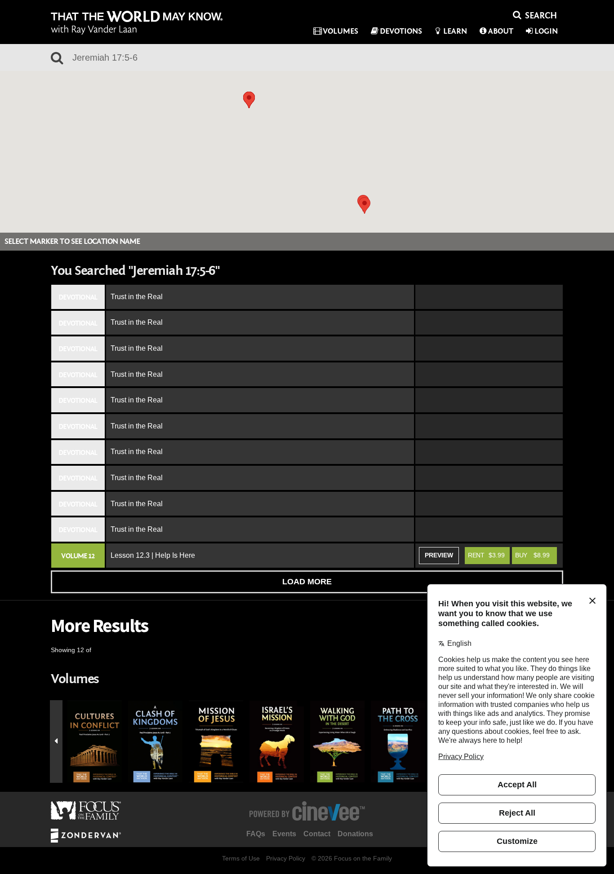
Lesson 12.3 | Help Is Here (153, 555)
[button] (249, 100)
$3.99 (486, 555)
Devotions (401, 31)
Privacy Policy (285, 858)
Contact (316, 834)
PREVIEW (439, 555)
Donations (355, 834)
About (500, 31)
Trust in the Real (137, 296)
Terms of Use (241, 858)
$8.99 (532, 555)
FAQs (255, 834)
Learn (455, 31)
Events (284, 834)
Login (546, 31)
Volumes (340, 31)
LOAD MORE (307, 581)
